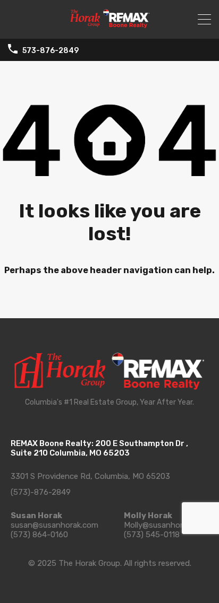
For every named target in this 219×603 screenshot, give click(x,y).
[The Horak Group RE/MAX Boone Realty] (109, 26)
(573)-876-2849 (41, 492)
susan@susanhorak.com (54, 525)
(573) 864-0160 (39, 534)
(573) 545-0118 (152, 534)
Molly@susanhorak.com (166, 525)
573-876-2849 (50, 51)
